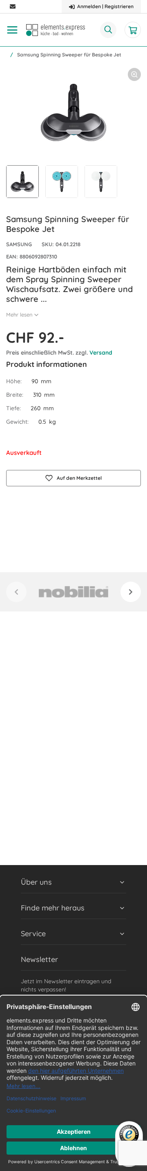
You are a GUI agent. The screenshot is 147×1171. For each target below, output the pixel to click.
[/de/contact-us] (12, 7)
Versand (100, 352)
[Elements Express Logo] (55, 30)
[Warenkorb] (133, 30)
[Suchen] (108, 30)
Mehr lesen (19, 314)
